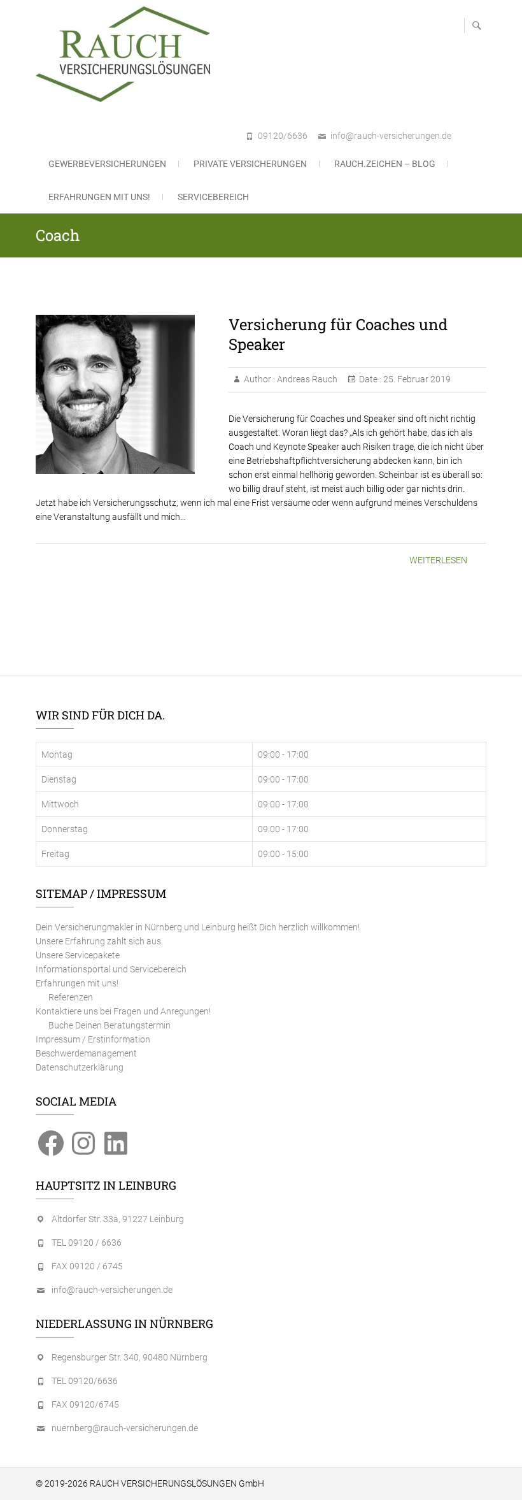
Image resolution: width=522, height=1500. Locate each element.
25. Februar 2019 (416, 379)
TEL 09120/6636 (85, 1381)
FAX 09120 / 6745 (87, 1266)
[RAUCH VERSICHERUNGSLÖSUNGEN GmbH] (126, 54)
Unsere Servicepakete (78, 955)
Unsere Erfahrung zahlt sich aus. (99, 941)
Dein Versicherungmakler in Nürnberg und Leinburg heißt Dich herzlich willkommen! (198, 927)
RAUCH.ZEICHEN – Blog (384, 164)
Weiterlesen (438, 560)
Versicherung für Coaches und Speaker (338, 334)
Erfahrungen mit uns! (99, 197)
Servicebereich (213, 197)
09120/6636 (282, 136)
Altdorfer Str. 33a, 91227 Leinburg (118, 1219)
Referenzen (70, 997)
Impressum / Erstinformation (93, 1039)
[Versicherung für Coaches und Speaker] (126, 394)
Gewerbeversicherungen (107, 164)
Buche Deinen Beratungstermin (109, 1025)
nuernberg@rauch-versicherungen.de (125, 1428)
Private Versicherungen (250, 164)
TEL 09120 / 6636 (87, 1242)
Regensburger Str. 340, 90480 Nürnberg (130, 1357)
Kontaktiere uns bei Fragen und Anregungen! (123, 1011)
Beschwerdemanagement (86, 1053)
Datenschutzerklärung (79, 1067)
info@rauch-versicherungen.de (390, 136)
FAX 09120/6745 (85, 1404)
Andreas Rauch (306, 379)
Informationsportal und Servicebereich (111, 969)
